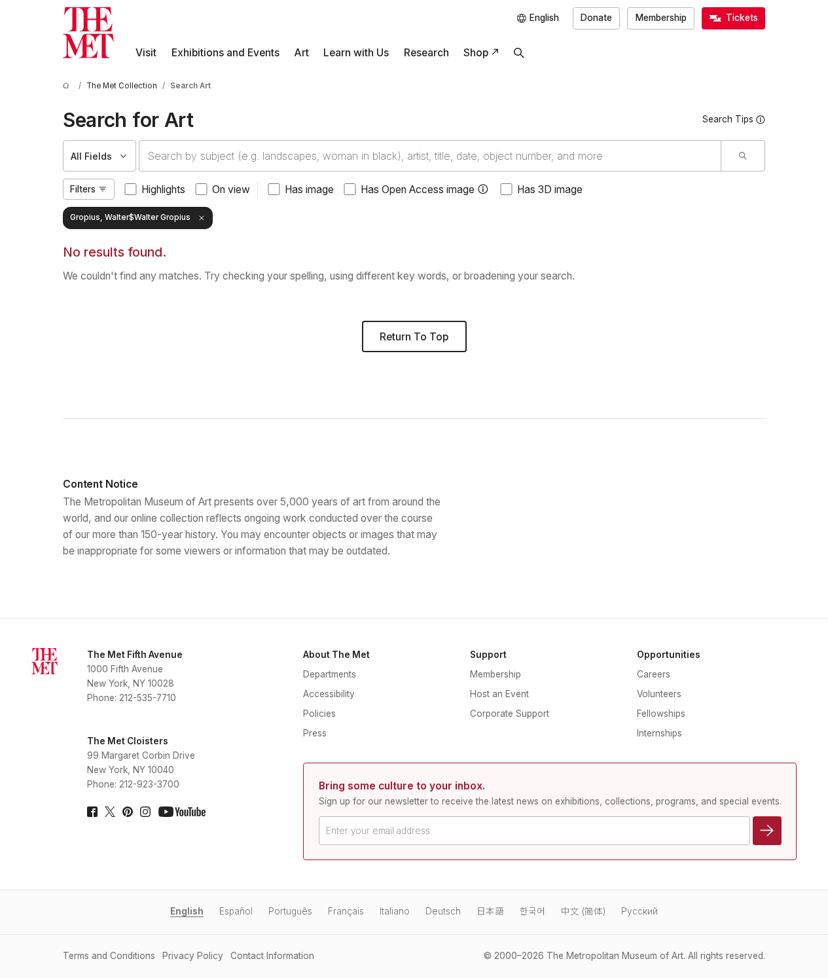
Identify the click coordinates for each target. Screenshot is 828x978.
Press (315, 733)
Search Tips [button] (727, 119)
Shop (475, 52)
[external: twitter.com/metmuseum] (110, 811)
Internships (659, 733)
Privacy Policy (192, 956)
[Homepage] (88, 32)
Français (346, 911)
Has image (309, 189)
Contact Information (272, 956)
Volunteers (659, 694)
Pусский (639, 911)
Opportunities (668, 654)
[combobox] (430, 156)
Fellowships (661, 713)
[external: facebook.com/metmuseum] (92, 811)
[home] (68, 86)
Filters (83, 189)
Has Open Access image (418, 189)
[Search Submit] (743, 156)
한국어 (532, 911)
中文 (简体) (583, 911)
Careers (653, 674)
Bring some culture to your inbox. (402, 786)
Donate (596, 17)
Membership (661, 17)
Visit (145, 52)
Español (236, 911)
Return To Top (414, 337)
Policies (319, 713)
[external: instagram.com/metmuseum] (145, 811)
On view (231, 189)
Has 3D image (550, 189)
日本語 (490, 911)
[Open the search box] (519, 53)
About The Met (336, 654)
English (187, 911)
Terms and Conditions (109, 956)
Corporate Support (509, 713)
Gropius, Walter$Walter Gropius (130, 217)
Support (488, 654)
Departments (329, 674)
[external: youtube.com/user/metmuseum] (182, 811)
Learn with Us (356, 52)
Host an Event (499, 694)
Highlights (163, 189)
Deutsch (443, 911)
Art (301, 52)
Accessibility (329, 694)
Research (426, 52)
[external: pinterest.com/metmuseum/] (127, 811)
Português (290, 911)
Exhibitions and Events (225, 52)
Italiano (395, 911)
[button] (483, 189)
